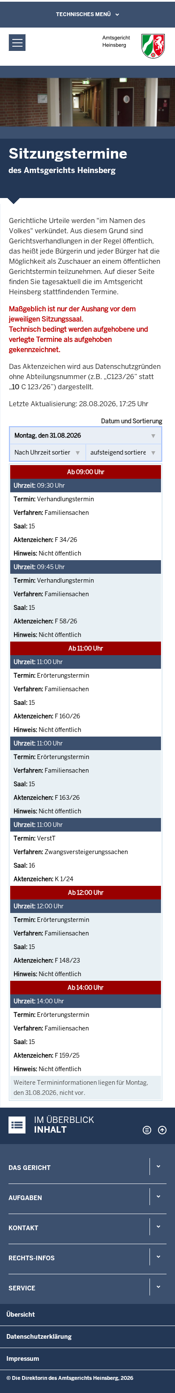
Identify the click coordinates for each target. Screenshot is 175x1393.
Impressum (22, 1358)
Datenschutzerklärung (39, 1336)
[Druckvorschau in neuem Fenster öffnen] (145, 1130)
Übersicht (20, 1314)
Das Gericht (29, 1168)
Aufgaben (25, 1198)
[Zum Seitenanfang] (160, 1130)
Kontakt (23, 1228)
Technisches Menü (83, 14)
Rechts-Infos (31, 1258)
